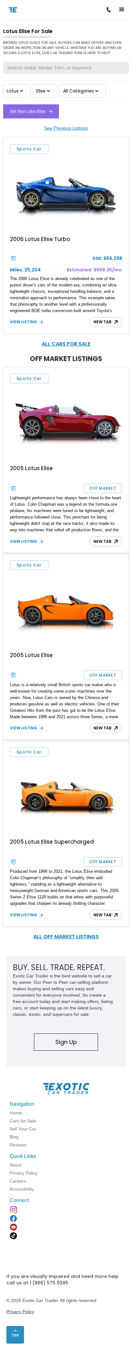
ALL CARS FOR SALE (66, 344)
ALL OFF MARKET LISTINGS (66, 936)
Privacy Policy (20, 1311)
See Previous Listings (66, 128)
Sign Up (66, 1042)
